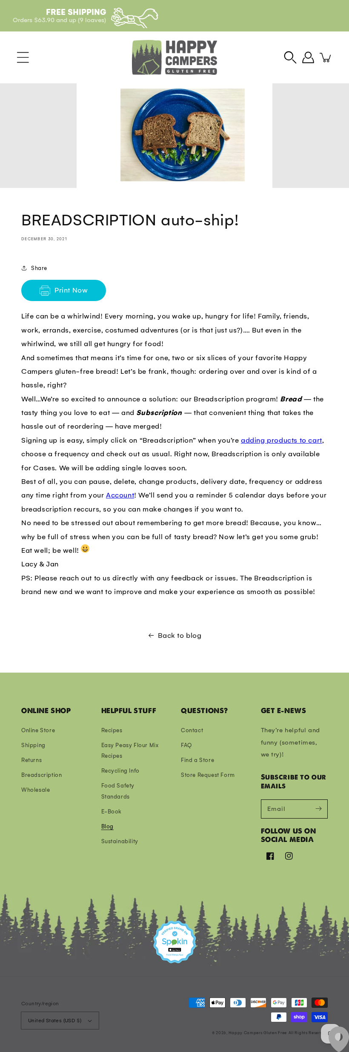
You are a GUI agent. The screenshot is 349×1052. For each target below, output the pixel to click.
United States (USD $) (54, 1021)
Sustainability (119, 841)
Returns (31, 760)
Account (120, 495)
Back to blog (179, 635)
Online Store (38, 730)
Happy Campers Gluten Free (258, 1032)
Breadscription (41, 775)
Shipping (33, 745)
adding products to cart (281, 440)
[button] (23, 57)
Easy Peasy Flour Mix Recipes (130, 750)
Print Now (71, 290)
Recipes (112, 730)
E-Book (111, 811)
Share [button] (39, 268)
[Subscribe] (318, 808)
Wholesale (35, 790)
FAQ (186, 745)
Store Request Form (208, 775)
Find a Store (197, 760)
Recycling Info (120, 771)
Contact (192, 730)
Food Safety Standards (118, 790)
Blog (107, 826)
